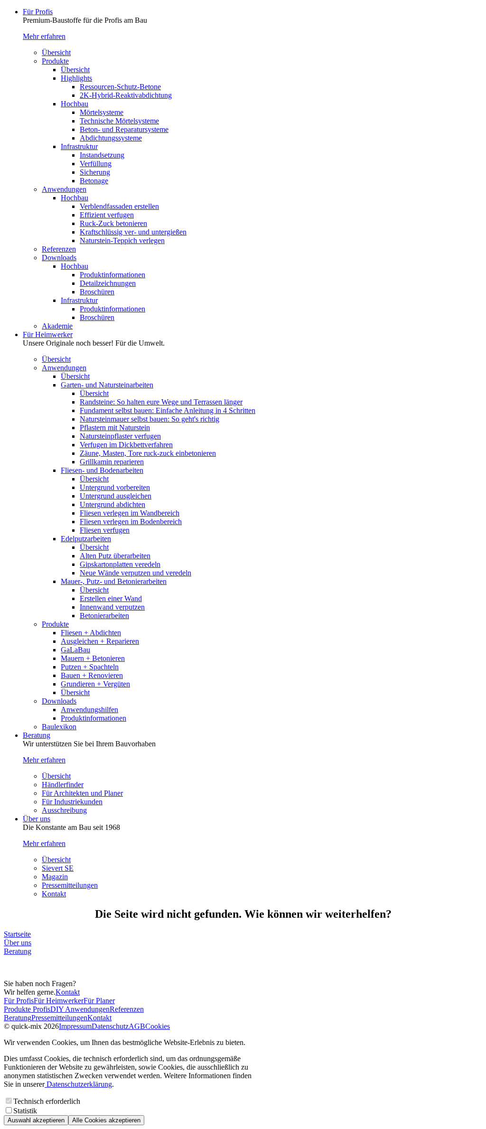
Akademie (57, 326)
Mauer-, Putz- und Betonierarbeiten (114, 581)
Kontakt (54, 894)
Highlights (76, 78)
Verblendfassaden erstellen (119, 206)
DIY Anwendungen (80, 1009)
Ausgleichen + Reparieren (100, 641)
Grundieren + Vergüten (95, 684)
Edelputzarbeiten (86, 539)
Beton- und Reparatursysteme (124, 129)
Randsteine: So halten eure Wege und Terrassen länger (161, 402)
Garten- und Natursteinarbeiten (107, 385)
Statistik (25, 1111)
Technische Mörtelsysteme (119, 121)
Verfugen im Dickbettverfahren (126, 445)
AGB (137, 1026)
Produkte (55, 61)
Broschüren (97, 292)
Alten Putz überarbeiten (115, 556)
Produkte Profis (27, 1009)
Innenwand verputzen (112, 607)
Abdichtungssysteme (111, 138)
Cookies (157, 1026)
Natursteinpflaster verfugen (120, 436)
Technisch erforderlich (46, 1101)
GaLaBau (75, 650)
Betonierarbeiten (104, 616)
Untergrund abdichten (112, 504)
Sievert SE (58, 868)
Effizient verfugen (107, 215)
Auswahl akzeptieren (36, 1120)
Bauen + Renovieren (92, 675)
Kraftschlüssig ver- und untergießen (133, 232)
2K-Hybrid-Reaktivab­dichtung (126, 95)
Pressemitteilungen (70, 885)
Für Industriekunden (72, 802)
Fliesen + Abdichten (91, 633)
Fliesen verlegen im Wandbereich (129, 513)
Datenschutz (110, 1026)
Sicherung (95, 172)
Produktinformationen (112, 275)
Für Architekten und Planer (82, 793)
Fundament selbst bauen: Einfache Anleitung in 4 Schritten (167, 410)
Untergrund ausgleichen (115, 496)
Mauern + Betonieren (93, 658)
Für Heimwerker (48, 334)
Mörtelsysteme (101, 112)
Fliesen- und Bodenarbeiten (102, 470)
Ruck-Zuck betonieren (113, 223)
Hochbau (74, 104)
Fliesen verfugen (105, 530)
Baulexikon (59, 727)
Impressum (75, 1026)
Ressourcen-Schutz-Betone (120, 87)
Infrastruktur (79, 146)
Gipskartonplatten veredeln (120, 564)
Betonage (94, 181)
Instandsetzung (102, 155)
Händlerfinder (63, 785)
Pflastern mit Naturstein (115, 427)
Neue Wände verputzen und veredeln (135, 573)
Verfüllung (96, 164)
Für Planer (99, 1001)
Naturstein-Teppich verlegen (122, 240)
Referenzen (59, 249)
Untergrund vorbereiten (115, 487)
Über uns (36, 819)
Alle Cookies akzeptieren (106, 1120)
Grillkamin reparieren (112, 462)
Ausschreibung (64, 810)
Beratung (36, 735)
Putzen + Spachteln (90, 667)
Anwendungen (64, 189)
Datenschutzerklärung (78, 1084)
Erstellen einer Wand (111, 598)
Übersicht (56, 52)
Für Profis (38, 12)
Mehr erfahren (44, 36)
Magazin (55, 877)
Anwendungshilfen (89, 710)
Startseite (17, 934)
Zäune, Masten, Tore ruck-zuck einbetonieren (148, 453)
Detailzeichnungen (108, 283)
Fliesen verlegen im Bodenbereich (131, 521)
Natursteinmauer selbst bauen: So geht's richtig (149, 419)
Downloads (59, 258)
